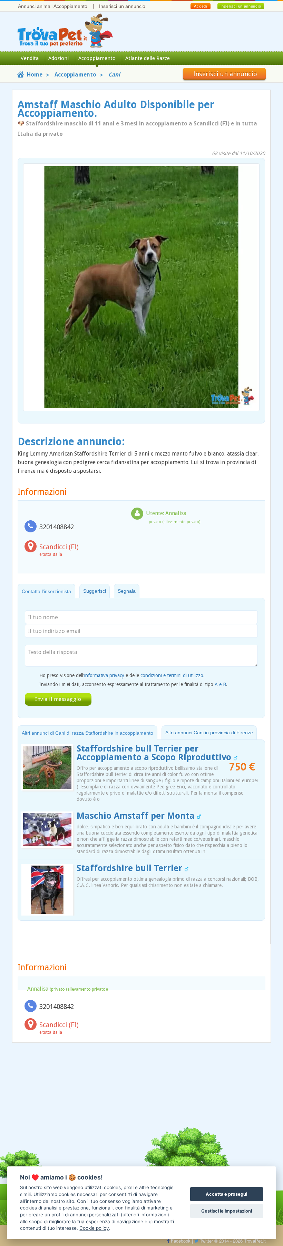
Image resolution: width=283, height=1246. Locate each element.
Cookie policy (94, 1228)
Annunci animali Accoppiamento (52, 6)
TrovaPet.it (255, 1240)
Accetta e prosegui (226, 1194)
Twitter (205, 1240)
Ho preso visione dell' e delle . (122, 675)
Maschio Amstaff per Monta (137, 816)
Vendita (30, 58)
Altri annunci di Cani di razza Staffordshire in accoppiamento (87, 733)
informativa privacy (104, 675)
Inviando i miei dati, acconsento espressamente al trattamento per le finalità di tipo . (133, 684)
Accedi (200, 6)
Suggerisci (94, 591)
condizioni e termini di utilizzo (171, 675)
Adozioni (58, 58)
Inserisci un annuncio (122, 6)
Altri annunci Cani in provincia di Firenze (209, 732)
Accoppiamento (97, 58)
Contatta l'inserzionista (46, 591)
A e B (220, 684)
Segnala (127, 591)
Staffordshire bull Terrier (131, 868)
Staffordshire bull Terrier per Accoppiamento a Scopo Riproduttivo (155, 753)
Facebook (180, 1240)
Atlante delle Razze (147, 58)
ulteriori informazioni (145, 1214)
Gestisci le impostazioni (226, 1211)
